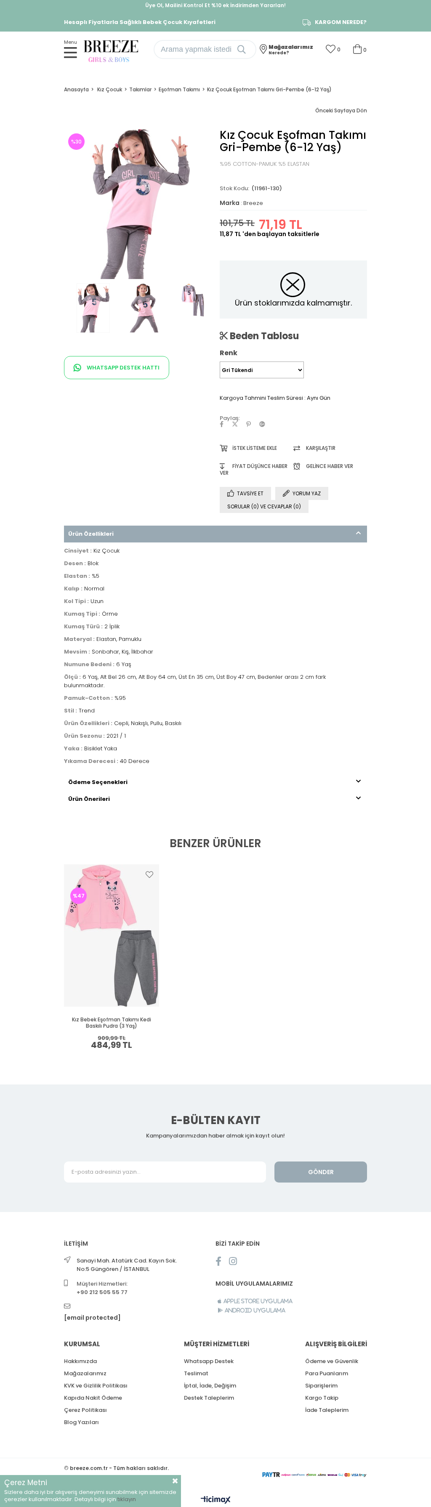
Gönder (321, 1172)
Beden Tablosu (263, 335)
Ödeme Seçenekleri (98, 782)
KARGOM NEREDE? (341, 22)
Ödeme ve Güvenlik (331, 1361)
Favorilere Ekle (149, 874)
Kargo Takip (321, 1398)
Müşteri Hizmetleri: (102, 1288)
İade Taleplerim (327, 1410)
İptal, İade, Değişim (210, 1386)
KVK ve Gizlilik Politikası (96, 1386)
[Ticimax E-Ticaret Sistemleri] (216, 1500)
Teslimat (196, 1373)
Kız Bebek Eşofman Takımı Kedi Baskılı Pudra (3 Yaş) (111, 1022)
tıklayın (126, 1499)
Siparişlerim (321, 1386)
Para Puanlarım (326, 1373)
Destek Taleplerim (209, 1398)
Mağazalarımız (85, 1373)
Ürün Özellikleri (91, 534)
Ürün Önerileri (89, 799)
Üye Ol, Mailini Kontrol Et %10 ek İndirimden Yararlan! (215, 5)
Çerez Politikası (85, 1410)
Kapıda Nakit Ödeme (93, 1398)
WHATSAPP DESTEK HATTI (122, 368)
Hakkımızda (80, 1361)
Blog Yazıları (81, 1422)
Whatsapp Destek (209, 1361)
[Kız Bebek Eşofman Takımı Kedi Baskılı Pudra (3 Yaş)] (112, 935)
